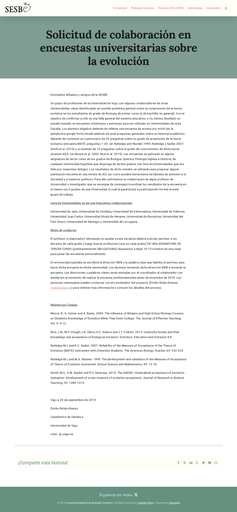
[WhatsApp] (197, 462)
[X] (184, 462)
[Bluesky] (209, 462)
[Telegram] (203, 462)
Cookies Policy (145, 502)
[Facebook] (178, 462)
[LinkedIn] (191, 462)
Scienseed (174, 502)
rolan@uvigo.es (60, 287)
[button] (226, 8)
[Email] (216, 462)
